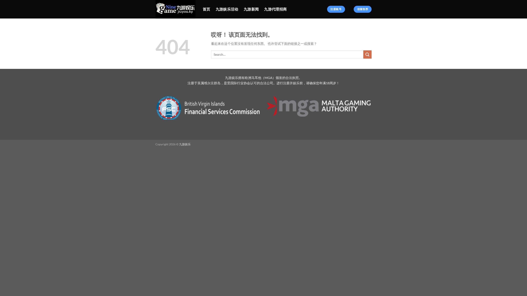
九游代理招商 (275, 9)
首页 (206, 9)
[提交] (367, 54)
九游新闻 (251, 9)
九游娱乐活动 (227, 9)
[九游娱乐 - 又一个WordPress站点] (176, 9)
